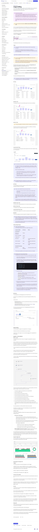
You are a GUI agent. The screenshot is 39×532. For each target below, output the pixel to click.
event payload (22, 166)
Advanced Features (4, 40)
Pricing (14, 525)
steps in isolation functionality (29, 180)
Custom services (4, 64)
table (24, 54)
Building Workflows (4, 10)
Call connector (30, 304)
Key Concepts (3, 39)
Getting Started (4, 6)
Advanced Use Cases (4, 12)
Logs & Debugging (4, 75)
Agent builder (3, 18)
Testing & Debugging (4, 11)
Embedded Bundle (34, 124)
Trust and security (24, 525)
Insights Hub (18, 438)
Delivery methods (4, 41)
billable (17, 166)
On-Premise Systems (4, 65)
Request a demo (18, 525)
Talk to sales (15, 523)
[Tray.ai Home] (2, 1)
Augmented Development (5, 27)
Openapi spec (3, 51)
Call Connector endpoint (28, 164)
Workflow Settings (4, 15)
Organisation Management (5, 71)
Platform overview (29, 525)
